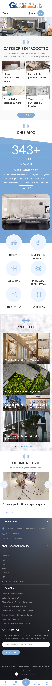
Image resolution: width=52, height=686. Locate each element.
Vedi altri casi (30, 446)
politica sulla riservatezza (13, 581)
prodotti (5, 556)
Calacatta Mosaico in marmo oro (16, 623)
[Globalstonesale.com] (26, 5)
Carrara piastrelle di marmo (14, 606)
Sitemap (5, 573)
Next (48, 484)
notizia (5, 560)
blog (4, 568)
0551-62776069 (13, 533)
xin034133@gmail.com (15, 538)
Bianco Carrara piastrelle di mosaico (17, 610)
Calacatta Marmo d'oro (11, 598)
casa (4, 551)
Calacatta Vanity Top (10, 619)
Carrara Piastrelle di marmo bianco (17, 615)
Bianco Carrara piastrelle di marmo (17, 602)
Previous (4, 484)
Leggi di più (26, 115)
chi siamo (6, 564)
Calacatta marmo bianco (12, 593)
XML (4, 577)
